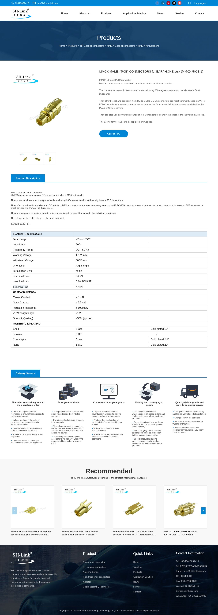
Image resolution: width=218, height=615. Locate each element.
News (160, 13)
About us (84, 13)
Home (64, 13)
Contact (199, 13)
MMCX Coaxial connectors (121, 45)
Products (106, 13)
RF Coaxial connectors (92, 45)
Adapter (87, 581)
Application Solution (134, 13)
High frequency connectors (96, 577)
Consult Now (113, 134)
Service (179, 13)
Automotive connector (94, 562)
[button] (203, 510)
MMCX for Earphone (148, 45)
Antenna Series (90, 572)
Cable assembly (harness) (96, 586)
